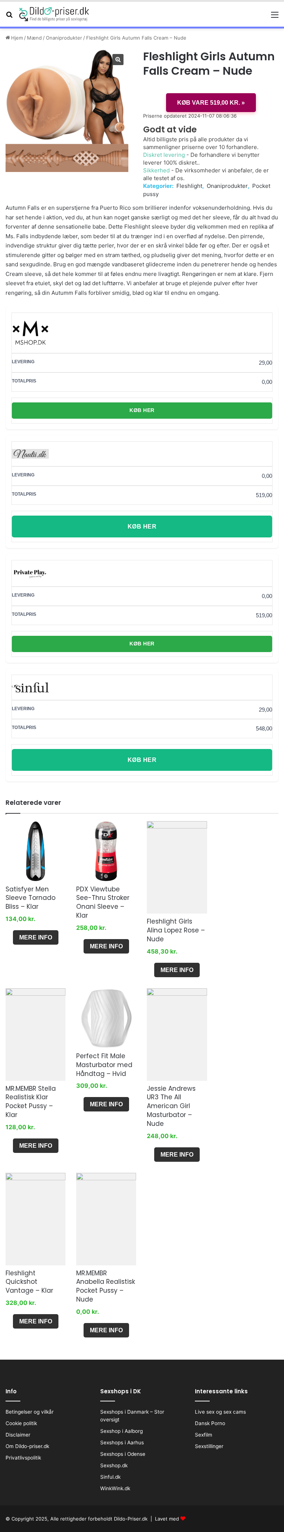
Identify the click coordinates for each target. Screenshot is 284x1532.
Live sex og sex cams (220, 1412)
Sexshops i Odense (122, 1454)
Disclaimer (18, 1435)
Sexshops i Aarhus (122, 1442)
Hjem (17, 38)
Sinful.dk (110, 1477)
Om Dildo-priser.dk (27, 1446)
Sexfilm (203, 1435)
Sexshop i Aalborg (121, 1431)
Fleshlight (189, 185)
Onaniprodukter (64, 38)
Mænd (34, 38)
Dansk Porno (210, 1423)
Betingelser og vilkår (30, 1412)
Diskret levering (164, 154)
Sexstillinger (209, 1446)
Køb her (142, 410)
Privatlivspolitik (23, 1458)
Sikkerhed (156, 170)
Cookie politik (21, 1423)
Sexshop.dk (114, 1465)
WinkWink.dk (115, 1488)
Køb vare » (211, 102)
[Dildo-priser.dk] (54, 14)
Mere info (35, 937)
